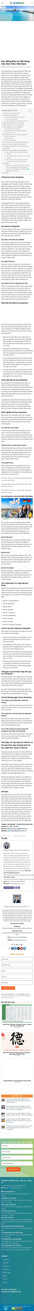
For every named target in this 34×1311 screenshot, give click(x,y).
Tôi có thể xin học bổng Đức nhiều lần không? (17, 153)
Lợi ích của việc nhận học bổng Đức (14, 144)
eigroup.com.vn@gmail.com (17, 828)
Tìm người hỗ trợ (10, 132)
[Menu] (2, 3)
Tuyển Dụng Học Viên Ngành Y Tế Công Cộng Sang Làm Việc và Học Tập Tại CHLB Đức (18, 1100)
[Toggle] (31, 1266)
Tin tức (15, 994)
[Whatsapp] (19, 945)
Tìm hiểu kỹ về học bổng (12, 129)
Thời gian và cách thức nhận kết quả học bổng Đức (16, 147)
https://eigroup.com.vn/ (17, 883)
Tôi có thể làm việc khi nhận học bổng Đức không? (18, 156)
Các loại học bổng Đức (10, 115)
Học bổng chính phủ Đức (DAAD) (15, 117)
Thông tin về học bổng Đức (11, 113)
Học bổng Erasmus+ (12, 119)
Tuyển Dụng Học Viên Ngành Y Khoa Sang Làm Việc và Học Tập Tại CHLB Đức (19, 1114)
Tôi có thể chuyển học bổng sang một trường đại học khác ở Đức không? (17, 160)
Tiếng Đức (5, 1266)
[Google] (21, 945)
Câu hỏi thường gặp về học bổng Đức (16, 150)
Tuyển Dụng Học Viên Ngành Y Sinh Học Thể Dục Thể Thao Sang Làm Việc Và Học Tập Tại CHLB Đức (18, 1107)
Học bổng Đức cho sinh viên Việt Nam (15, 134)
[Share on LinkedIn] (24, 948)
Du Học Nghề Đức (10, 995)
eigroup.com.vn (16, 1188)
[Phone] (12, 945)
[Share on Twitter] (15, 948)
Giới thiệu (5, 1263)
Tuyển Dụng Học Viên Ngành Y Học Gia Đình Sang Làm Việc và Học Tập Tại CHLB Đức (19, 1127)
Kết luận (6, 163)
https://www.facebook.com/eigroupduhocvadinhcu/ (17, 928)
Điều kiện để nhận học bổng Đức (13, 123)
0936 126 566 (13, 826)
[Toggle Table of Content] (29, 110)
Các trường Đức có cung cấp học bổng (15, 142)
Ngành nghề (6, 1272)
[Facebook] (14, 945)
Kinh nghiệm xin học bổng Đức (13, 127)
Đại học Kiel (9, 138)
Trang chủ (5, 1259)
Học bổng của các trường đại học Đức (17, 121)
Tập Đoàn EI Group (9, 997)
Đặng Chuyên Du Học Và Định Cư (22, 67)
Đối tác (4, 1276)
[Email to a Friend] (18, 948)
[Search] (32, 3)
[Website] (19, 887)
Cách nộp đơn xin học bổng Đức (13, 125)
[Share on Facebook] (12, 948)
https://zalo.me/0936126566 (16, 881)
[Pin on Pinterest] (21, 948)
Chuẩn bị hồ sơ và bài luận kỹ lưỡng (16, 130)
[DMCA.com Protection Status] (17, 1308)
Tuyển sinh (6, 1269)
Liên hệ (4, 1282)
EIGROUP (22, 995)
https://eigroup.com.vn (18, 831)
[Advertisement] (17, 41)
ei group (17, 995)
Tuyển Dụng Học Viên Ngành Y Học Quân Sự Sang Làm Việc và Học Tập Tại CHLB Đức (19, 1120)
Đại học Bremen (10, 136)
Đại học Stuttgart (11, 140)
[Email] (16, 887)
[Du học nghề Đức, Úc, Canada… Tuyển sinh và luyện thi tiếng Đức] (17, 3)
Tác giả (6, 173)
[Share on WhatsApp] (9, 948)
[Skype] (17, 945)
